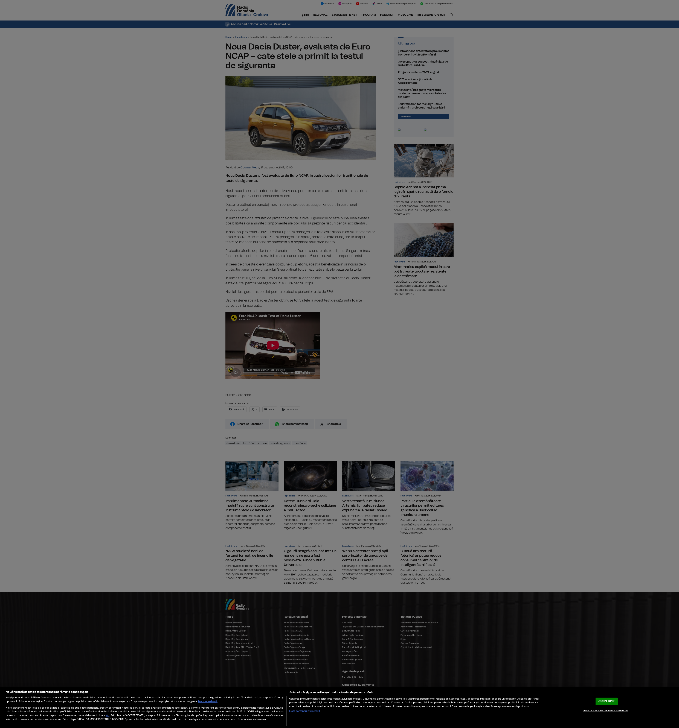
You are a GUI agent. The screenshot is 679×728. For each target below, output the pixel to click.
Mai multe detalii (207, 701)
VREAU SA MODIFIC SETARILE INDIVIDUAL (605, 711)
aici (107, 715)
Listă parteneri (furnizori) (304, 711)
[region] (339, 707)
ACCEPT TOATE (606, 701)
